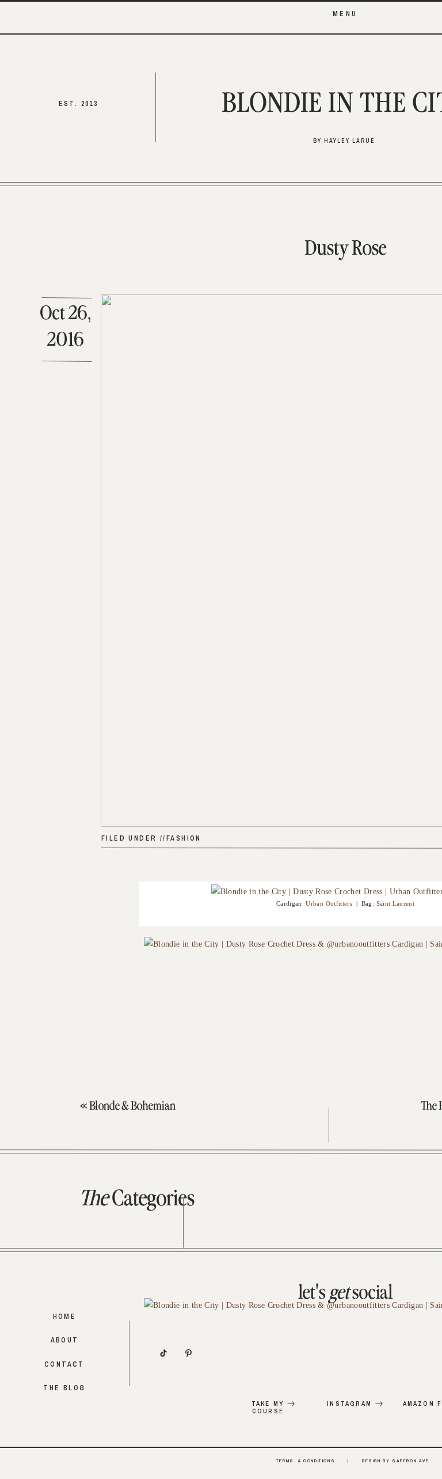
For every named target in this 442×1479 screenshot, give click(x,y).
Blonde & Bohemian (132, 1106)
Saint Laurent (395, 903)
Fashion (183, 838)
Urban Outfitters (329, 903)
